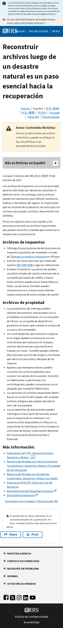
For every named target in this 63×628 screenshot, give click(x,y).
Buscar (20, 31)
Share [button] (13, 535)
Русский (54, 113)
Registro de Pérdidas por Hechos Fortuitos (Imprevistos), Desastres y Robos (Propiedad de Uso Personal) (33, 466)
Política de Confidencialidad (31, 617)
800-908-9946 (25, 265)
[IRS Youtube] (33, 597)
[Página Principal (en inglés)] (10, 30)
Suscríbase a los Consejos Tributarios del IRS (31, 501)
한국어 (42, 113)
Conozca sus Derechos (23, 561)
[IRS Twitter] (12, 597)
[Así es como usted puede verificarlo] (31, 21)
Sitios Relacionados (21, 584)
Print (34, 535)
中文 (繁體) (28, 113)
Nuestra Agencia (19, 553)
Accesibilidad (31, 622)
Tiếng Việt (33, 117)
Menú (55, 31)
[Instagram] (19, 597)
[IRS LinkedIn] (25, 597)
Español (38, 108)
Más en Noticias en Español (25, 163)
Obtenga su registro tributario (28, 256)
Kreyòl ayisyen (50, 117)
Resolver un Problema (23, 568)
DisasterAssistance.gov (20, 495)
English (25, 108)
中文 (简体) (52, 108)
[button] (38, 31)
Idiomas (12, 576)
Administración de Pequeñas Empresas (30, 491)
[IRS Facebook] (6, 597)
